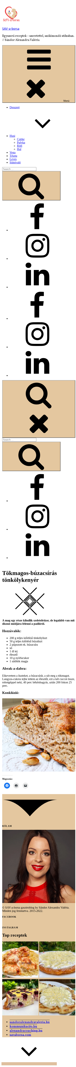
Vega (12, 152)
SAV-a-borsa (10, 28)
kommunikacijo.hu (23, 1026)
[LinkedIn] (37, 287)
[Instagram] (37, 258)
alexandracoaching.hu (26, 1031)
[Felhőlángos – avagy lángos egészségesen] (57, 959)
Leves (13, 159)
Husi (12, 135)
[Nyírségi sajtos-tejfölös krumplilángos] (57, 997)
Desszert (15, 107)
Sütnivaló (15, 162)
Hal (19, 149)
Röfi (19, 145)
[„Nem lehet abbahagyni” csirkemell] (20, 959)
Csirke (21, 139)
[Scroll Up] (29, 1063)
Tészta (13, 155)
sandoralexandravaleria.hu (30, 1022)
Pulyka (21, 142)
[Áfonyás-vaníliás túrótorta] (20, 997)
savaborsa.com (20, 1035)
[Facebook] (37, 230)
